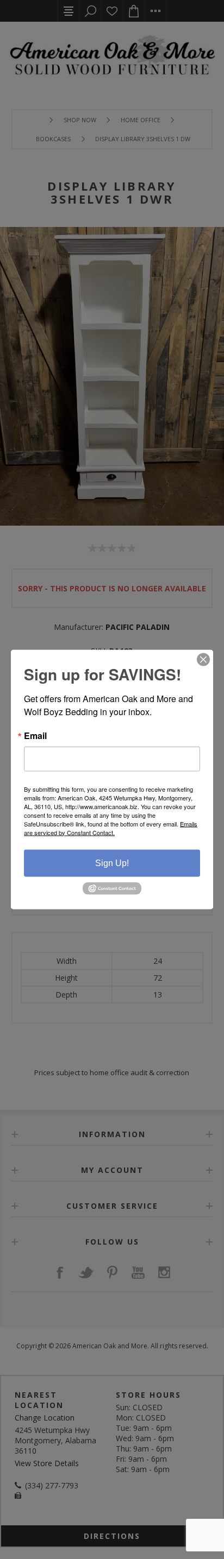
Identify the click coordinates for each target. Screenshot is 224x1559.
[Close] (203, 659)
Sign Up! (112, 862)
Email (35, 735)
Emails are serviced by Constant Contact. (110, 827)
